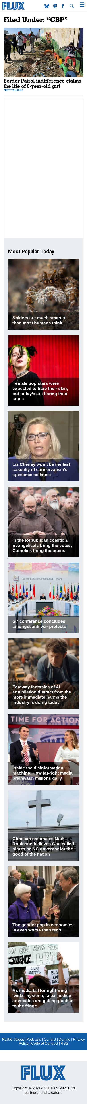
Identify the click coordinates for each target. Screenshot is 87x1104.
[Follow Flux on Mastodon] (47, 7)
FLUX (7, 1039)
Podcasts (33, 1039)
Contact (50, 1039)
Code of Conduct (44, 1043)
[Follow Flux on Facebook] (63, 7)
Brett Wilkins (13, 90)
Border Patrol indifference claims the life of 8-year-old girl (42, 83)
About (19, 1039)
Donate (64, 1039)
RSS (64, 1043)
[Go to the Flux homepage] (13, 9)
